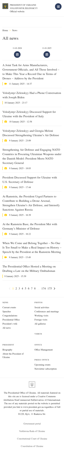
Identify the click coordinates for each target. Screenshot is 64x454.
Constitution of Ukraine (32, 446)
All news (6, 327)
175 (49, 288)
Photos (38, 302)
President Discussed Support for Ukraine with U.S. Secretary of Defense (29, 179)
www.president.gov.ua (33, 406)
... (38, 288)
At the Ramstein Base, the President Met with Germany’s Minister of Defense (29, 226)
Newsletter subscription (45, 368)
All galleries (40, 323)
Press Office (41, 359)
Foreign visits (40, 319)
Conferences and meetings (46, 311)
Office (38, 344)
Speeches (6, 311)
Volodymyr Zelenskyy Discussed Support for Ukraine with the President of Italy (29, 114)
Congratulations (9, 315)
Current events (9, 307)
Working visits (41, 315)
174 (43, 288)
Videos (38, 334)
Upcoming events (42, 364)
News (14, 30)
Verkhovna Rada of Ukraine (32, 431)
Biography (7, 349)
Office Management (43, 349)
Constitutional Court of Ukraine (32, 438)
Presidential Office (11, 319)
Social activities (41, 307)
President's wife (9, 323)
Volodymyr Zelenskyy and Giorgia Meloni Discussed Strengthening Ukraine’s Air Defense (30, 133)
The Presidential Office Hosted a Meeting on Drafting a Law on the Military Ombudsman (29, 268)
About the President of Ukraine (13, 355)
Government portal (32, 423)
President (8, 344)
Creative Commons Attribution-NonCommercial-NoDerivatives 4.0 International (31, 398)
